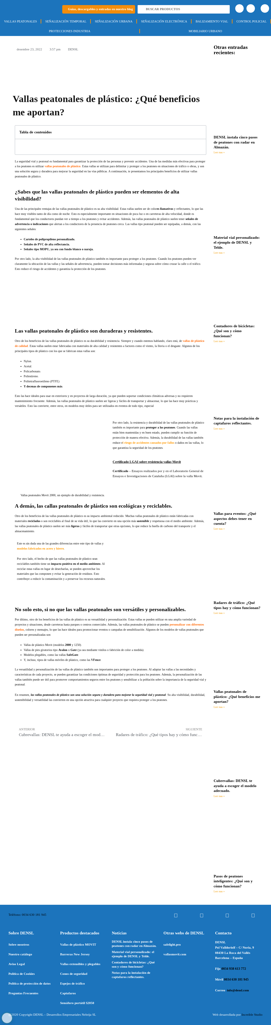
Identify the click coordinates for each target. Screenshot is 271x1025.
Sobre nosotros (18, 944)
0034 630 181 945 (236, 979)
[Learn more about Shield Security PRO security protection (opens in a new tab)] (7, 1018)
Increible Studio (252, 1014)
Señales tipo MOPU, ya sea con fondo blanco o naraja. (59, 249)
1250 (77, 644)
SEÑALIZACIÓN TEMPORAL (65, 21)
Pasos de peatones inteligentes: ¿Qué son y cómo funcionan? (233, 881)
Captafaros (68, 993)
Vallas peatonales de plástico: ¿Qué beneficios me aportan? (237, 696)
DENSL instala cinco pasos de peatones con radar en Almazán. (235, 142)
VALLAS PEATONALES (20, 21)
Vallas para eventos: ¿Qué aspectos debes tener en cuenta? (235, 518)
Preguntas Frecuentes (23, 993)
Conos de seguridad (73, 973)
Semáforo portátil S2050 (77, 1003)
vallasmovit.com (174, 954)
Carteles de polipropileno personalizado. (49, 239)
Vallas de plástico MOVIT (78, 944)
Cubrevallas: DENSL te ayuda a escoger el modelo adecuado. (235, 786)
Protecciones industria (69, 31)
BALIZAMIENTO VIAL (212, 21)
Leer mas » (219, 152)
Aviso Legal (16, 964)
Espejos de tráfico (72, 983)
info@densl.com (238, 990)
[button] (200, 132)
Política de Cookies (21, 973)
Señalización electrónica (164, 21)
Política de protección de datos (29, 983)
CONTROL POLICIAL (251, 21)
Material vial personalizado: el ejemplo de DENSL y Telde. (237, 242)
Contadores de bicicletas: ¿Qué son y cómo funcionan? (234, 331)
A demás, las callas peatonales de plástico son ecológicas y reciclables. (93, 506)
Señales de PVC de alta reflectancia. (47, 244)
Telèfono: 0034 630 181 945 (27, 914)
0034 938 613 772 (233, 968)
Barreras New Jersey (75, 954)
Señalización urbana (114, 21)
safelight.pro (172, 944)
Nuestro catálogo (20, 954)
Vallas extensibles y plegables (80, 964)
